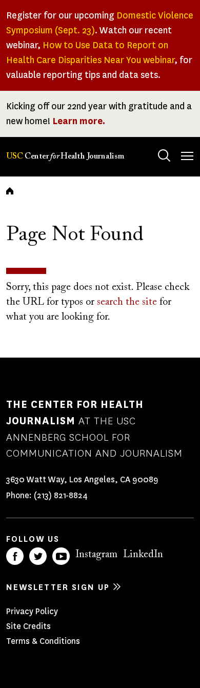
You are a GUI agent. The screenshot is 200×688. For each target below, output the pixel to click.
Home (9, 190)
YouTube (61, 556)
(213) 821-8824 (61, 495)
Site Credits (28, 626)
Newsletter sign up (58, 587)
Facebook (15, 556)
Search (164, 155)
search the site (127, 302)
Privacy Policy (32, 611)
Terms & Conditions (43, 641)
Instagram (96, 554)
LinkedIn (143, 554)
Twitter (38, 556)
